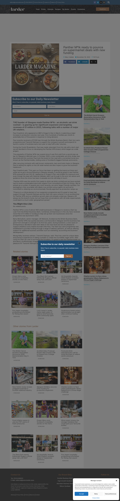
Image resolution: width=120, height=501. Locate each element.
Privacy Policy (96, 497)
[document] (60, 250)
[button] (116, 480)
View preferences (110, 494)
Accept (81, 494)
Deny (96, 494)
